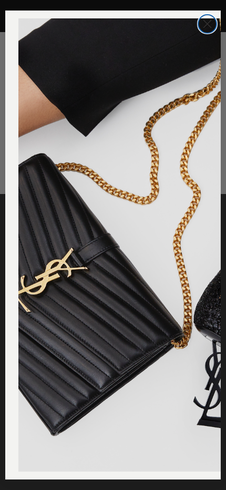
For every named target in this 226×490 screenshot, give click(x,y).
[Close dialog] (207, 24)
